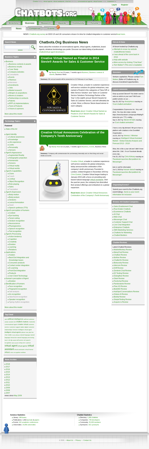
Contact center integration (19, 265)
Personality (13, 147)
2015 (8, 372)
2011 (8, 382)
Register (124, 5)
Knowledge (13, 140)
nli (9, 340)
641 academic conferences (28, 422)
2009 (8, 388)
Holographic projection (18, 158)
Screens (12, 163)
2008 (8, 390)
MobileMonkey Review (123, 250)
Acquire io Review (121, 302)
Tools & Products (15, 106)
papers (36, 420)
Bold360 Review (120, 289)
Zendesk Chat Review (122, 271)
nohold (14, 340)
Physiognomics (15, 226)
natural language (25, 335)
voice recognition (15, 352)
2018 (8, 364)
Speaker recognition (17, 299)
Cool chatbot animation (122, 104)
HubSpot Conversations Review (126, 292)
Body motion (14, 195)
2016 (8, 369)
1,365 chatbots (92, 417)
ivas (27, 332)
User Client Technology (18, 276)
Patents (12, 101)
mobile (10, 335)
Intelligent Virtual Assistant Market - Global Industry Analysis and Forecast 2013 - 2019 (127, 140)
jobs (30, 332)
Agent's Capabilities (14, 171)
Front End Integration (17, 271)
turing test (22, 343)
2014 (8, 375)
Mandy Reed (56, 72)
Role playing (14, 184)
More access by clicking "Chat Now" (128, 62)
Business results (15, 67)
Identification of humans (15, 284)
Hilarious (12, 80)
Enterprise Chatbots (122, 227)
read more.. (121, 34)
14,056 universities (29, 425)
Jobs (11, 88)
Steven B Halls (129, 120)
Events (91, 147)
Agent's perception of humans (17, 210)
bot (15, 322)
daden (22, 327)
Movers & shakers (16, 96)
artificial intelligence (15, 319)
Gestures (12, 200)
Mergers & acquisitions (18, 93)
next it (6, 340)
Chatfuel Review (120, 255)
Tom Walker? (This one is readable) (128, 65)
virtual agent (11, 345)
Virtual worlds (14, 168)
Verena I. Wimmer (131, 136)
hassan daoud (129, 170)
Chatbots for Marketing (123, 233)
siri (25, 340)
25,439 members (95, 422)
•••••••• (20, 50)
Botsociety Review (121, 263)
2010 (8, 385)
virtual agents (47, 1)
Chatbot (35, 1)
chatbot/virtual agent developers (51, 52)
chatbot (19, 322)
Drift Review (118, 268)
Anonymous (129, 101)
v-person (28, 343)
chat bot (68, 1)
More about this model (13, 114)
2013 (8, 377)
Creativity (12, 242)
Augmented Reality (16, 155)
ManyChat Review (121, 252)
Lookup (12, 179)
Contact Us (87, 440)
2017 (8, 367)
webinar (23, 352)
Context (12, 213)
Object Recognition (16, 181)
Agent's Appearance (14, 153)
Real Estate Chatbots (122, 209)
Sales (11, 187)
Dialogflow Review (121, 276)
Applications (11, 252)
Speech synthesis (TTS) (18, 208)
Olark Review (119, 278)
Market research (15, 90)
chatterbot (110, 1)
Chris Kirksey (130, 157)
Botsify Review (119, 297)
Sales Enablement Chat (123, 206)
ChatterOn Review (121, 260)
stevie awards (15, 343)
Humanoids (13, 160)
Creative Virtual (77, 161)
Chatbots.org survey (37, 34)
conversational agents (85, 1)
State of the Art (11, 129)
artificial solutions (29, 319)
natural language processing (25, 337)
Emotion (12, 244)
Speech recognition (16, 229)
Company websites (16, 72)
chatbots (25, 322)
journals (29, 420)
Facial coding (14, 218)
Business (85, 72)
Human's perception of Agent (17, 278)
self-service (19, 340)
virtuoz (7, 352)
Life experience (15, 142)
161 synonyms (93, 425)
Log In (114, 5)
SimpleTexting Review (122, 299)
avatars (11, 322)
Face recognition (15, 286)
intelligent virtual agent (25, 329)
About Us (69, 440)
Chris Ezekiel (76, 174)
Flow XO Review (120, 286)
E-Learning (13, 268)
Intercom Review (120, 265)
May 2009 (18, 396)
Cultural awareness (16, 137)
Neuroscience (14, 223)
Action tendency (15, 236)
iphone (23, 332)
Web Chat (118, 217)
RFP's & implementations (19, 103)
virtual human (97, 1)
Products (12, 273)
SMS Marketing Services (123, 230)
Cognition (13, 239)
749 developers (94, 420)
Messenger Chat (120, 219)
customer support (14, 327)
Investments (13, 85)
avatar (6, 322)
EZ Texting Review (121, 273)
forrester (15, 329)
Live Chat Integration (122, 225)
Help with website (121, 60)
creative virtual (23, 324)
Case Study (13, 69)
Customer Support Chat (123, 222)
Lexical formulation (16, 202)
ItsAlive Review (120, 257)
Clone (11, 174)
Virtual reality (14, 166)
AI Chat (117, 214)
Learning (12, 247)
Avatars (12, 255)
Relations (13, 250)
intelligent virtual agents (13, 332)
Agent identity (11, 134)
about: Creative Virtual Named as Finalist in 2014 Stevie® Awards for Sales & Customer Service (89, 113)
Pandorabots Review (122, 284)
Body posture (14, 197)
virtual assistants (58, 1)
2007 (8, 393)
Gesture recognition (17, 221)
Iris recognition (15, 294)
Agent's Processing (13, 234)
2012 (8, 380)
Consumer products (17, 263)
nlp (11, 340)
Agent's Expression (13, 192)
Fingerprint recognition (18, 289)
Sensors (12, 150)
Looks (11, 145)
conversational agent (11, 324)
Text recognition (15, 231)
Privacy (78, 440)
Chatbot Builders (120, 235)
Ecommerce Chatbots (122, 212)
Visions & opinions (16, 109)
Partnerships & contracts (18, 98)
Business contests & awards (20, 64)
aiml (6, 319)
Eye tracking (14, 216)
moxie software (16, 335)
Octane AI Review (121, 294)
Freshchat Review (121, 281)
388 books (22, 417)
